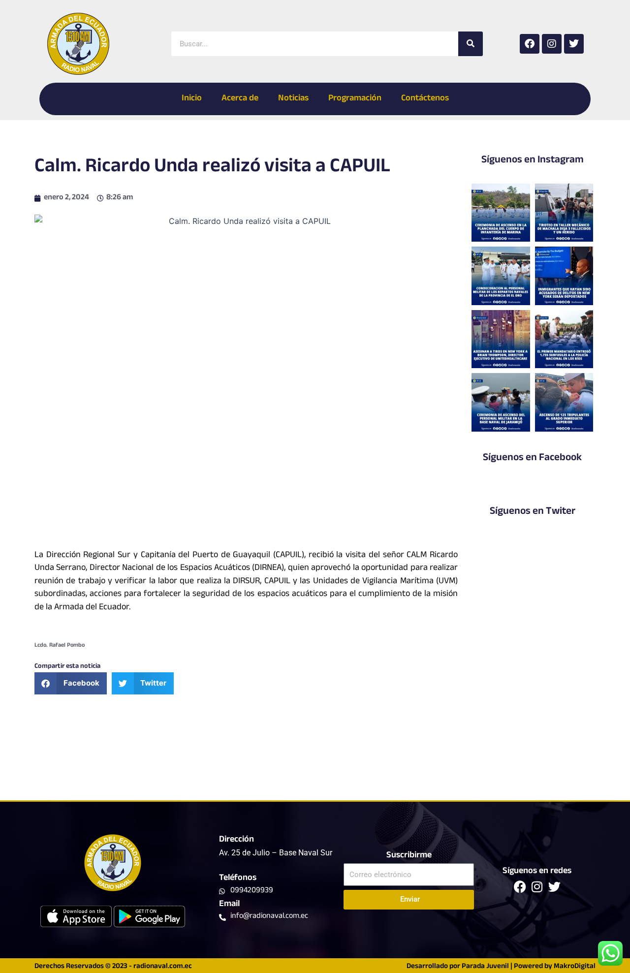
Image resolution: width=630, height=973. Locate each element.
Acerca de (239, 99)
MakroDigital (575, 967)
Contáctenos (425, 99)
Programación (354, 99)
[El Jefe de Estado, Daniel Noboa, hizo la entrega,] (564, 339)
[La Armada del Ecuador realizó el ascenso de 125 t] (564, 402)
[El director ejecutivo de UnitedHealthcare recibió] (501, 339)
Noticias (293, 99)
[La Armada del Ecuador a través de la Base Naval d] (501, 402)
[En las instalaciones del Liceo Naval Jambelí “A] (501, 276)
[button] (70, 683)
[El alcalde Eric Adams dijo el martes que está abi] (564, 276)
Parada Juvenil (485, 967)
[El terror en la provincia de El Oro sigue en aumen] (564, 213)
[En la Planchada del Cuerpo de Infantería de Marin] (501, 213)
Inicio (192, 99)
